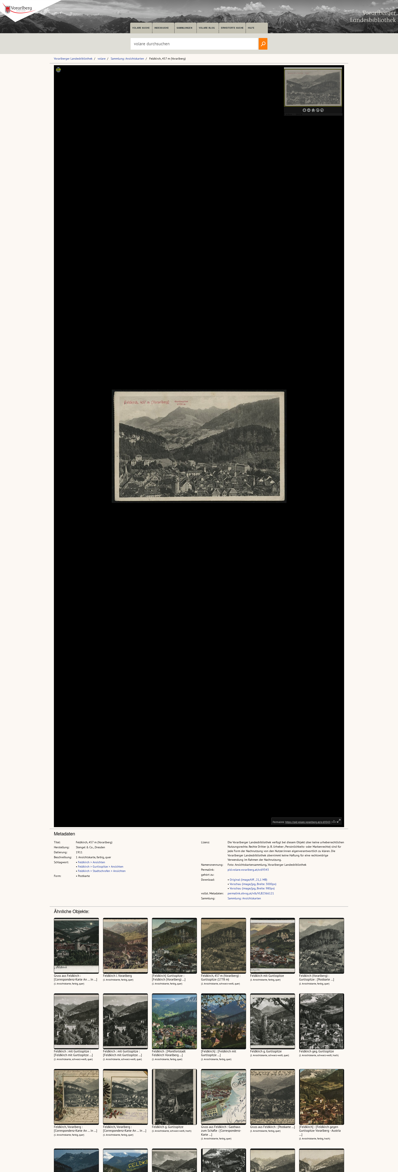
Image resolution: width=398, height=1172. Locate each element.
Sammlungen (184, 27)
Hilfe (251, 27)
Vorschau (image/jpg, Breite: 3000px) (253, 884)
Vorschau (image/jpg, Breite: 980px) (252, 888)
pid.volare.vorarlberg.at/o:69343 (248, 870)
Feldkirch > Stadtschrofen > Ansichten (102, 871)
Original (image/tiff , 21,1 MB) (248, 879)
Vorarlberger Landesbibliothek (73, 58)
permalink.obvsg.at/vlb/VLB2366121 (251, 893)
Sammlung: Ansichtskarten (127, 58)
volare (102, 58)
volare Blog (207, 27)
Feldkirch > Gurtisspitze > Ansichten (100, 866)
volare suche (141, 27)
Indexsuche (161, 27)
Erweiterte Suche (232, 27)
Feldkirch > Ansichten (91, 862)
